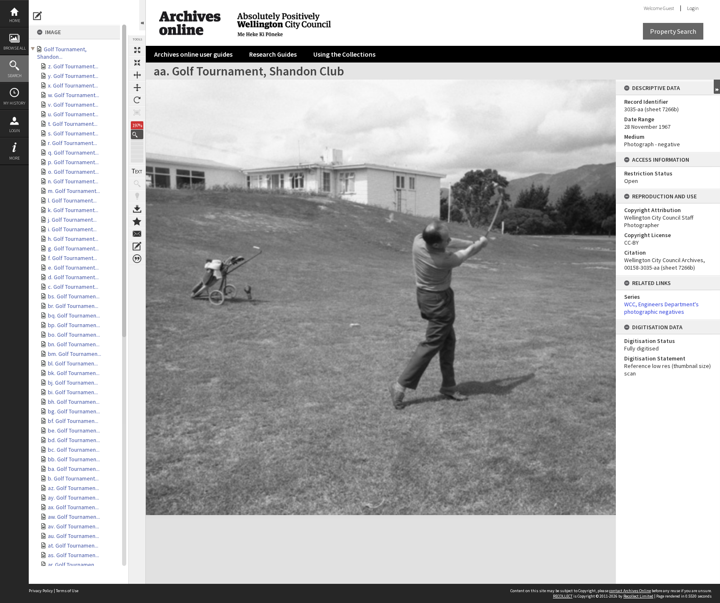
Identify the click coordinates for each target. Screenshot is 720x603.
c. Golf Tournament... (73, 286)
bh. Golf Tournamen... (74, 401)
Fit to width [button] (137, 75)
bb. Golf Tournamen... (74, 459)
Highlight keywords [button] (137, 196)
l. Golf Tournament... (72, 200)
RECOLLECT (562, 596)
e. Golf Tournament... (73, 267)
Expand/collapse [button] (717, 87)
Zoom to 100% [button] (137, 112)
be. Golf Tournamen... (74, 430)
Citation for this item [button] (137, 259)
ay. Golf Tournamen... (73, 497)
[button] (137, 134)
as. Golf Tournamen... (73, 555)
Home (14, 20)
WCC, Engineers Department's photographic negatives (661, 307)
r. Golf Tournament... (72, 143)
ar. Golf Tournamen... (73, 564)
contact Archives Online (630, 590)
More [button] (14, 158)
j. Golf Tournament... (72, 219)
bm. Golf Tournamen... (74, 354)
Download (137, 209)
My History (14, 103)
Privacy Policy (41, 590)
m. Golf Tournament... (74, 191)
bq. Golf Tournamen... (74, 315)
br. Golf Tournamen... (73, 306)
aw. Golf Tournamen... (74, 516)
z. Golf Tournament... (73, 66)
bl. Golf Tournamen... (73, 363)
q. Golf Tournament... (73, 152)
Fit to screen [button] (137, 62)
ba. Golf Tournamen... (74, 469)
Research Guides (273, 54)
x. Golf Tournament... (73, 85)
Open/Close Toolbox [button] (142, 15)
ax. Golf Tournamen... (73, 507)
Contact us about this (137, 234)
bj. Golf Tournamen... (73, 382)
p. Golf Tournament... (73, 162)
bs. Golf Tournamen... (74, 296)
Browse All (14, 48)
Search (15, 75)
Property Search (673, 31)
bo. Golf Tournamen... (74, 334)
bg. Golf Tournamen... (74, 411)
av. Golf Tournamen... (73, 526)
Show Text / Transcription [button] (137, 171)
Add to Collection (137, 221)
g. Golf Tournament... (73, 248)
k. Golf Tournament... (73, 210)
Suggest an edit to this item (37, 15)
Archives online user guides (193, 54)
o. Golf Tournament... (73, 171)
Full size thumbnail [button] (137, 50)
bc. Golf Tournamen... (74, 449)
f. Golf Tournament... (72, 258)
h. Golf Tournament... (73, 239)
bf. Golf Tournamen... (73, 421)
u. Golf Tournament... (73, 114)
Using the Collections (344, 54)
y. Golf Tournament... (73, 76)
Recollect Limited (638, 596)
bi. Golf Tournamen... (73, 392)
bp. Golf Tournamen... (74, 325)
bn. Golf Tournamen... (74, 344)
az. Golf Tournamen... (73, 488)
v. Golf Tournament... (73, 104)
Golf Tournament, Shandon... (62, 52)
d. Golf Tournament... (73, 277)
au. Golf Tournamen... (73, 536)
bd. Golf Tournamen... (74, 440)
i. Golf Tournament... (72, 229)
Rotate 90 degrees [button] (137, 100)
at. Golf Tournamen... (73, 545)
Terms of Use (67, 590)
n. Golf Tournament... (73, 181)
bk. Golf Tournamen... (74, 373)
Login (14, 130)
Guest (668, 8)
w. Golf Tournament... (73, 95)
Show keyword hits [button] (137, 184)
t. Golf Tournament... (73, 124)
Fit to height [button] (137, 87)
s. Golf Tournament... (73, 133)
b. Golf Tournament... (73, 478)
